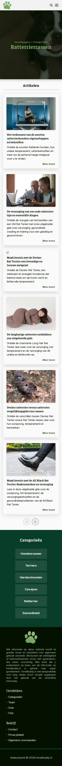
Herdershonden (31, 577)
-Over (10, 707)
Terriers (31, 565)
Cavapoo (31, 589)
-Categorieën (14, 697)
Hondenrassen (31, 553)
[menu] (57, 5)
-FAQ (9, 713)
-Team (10, 702)
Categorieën (40, 42)
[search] (51, 5)
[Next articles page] (35, 521)
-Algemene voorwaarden (21, 740)
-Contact (11, 729)
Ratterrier (31, 601)
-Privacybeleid (15, 734)
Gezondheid (31, 613)
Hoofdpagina (22, 42)
